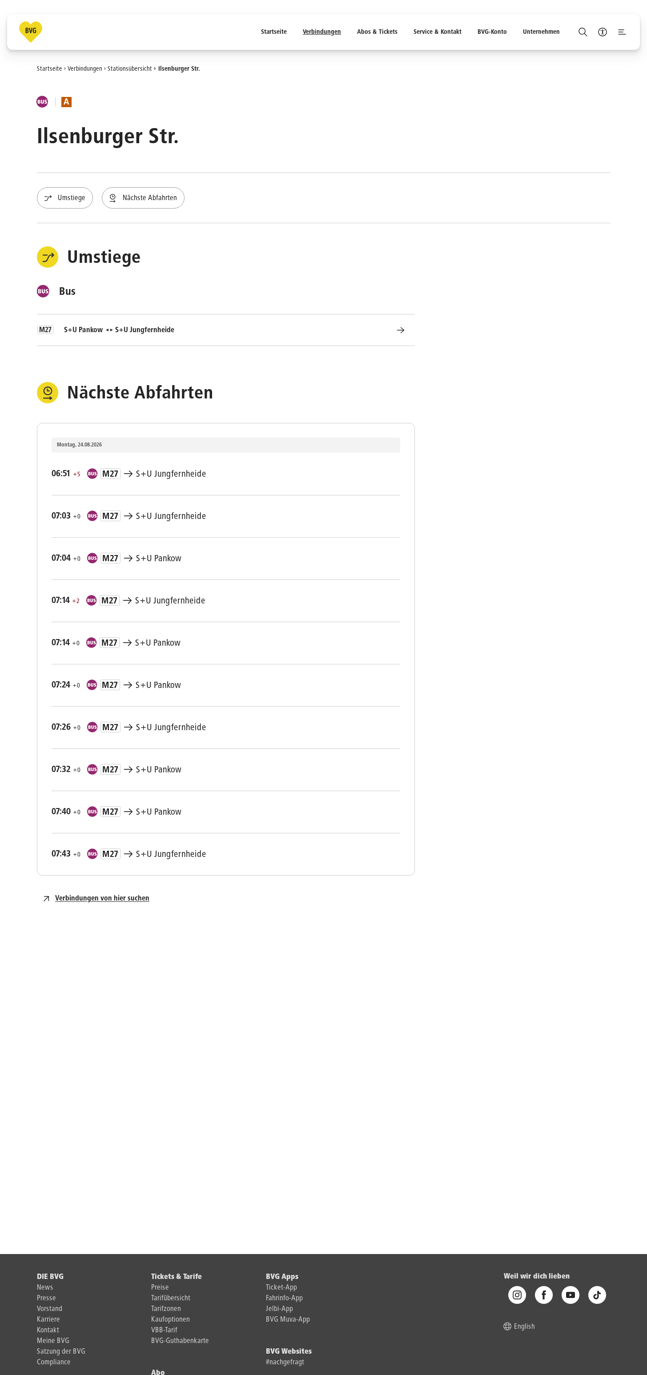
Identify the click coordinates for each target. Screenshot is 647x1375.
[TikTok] (597, 1295)
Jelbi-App (279, 1309)
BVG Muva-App (288, 1319)
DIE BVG (50, 1277)
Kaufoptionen (170, 1319)
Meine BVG (53, 1341)
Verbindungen (85, 68)
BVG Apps (282, 1277)
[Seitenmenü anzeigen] (622, 32)
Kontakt (48, 1330)
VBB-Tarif (164, 1330)
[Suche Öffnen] (583, 32)
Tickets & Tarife (176, 1277)
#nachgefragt (285, 1362)
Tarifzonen (166, 1309)
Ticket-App (281, 1287)
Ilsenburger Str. (179, 68)
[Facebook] (544, 1295)
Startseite (49, 68)
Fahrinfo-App (284, 1298)
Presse (46, 1298)
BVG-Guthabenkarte (180, 1341)
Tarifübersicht (170, 1298)
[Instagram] (517, 1295)
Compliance (54, 1362)
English (524, 1327)
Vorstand (49, 1309)
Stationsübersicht (130, 68)
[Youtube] (570, 1295)
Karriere (48, 1319)
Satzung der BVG (61, 1351)
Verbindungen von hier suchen (102, 898)
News (45, 1287)
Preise (160, 1287)
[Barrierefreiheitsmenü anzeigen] (602, 32)
